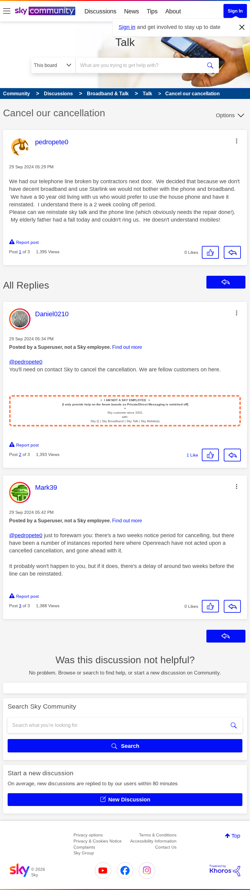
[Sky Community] (45, 11)
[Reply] (232, 252)
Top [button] (235, 836)
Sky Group (83, 852)
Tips (152, 11)
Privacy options (88, 834)
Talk (125, 42)
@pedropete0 (25, 362)
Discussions (100, 11)
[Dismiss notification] (242, 27)
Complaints (84, 847)
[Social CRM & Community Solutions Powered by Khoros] (225, 870)
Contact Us (166, 847)
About (173, 11)
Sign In (235, 10)
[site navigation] (6, 11)
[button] (236, 141)
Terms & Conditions (158, 834)
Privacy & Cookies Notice (97, 841)
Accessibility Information (153, 841)
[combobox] (140, 65)
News (131, 11)
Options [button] (225, 115)
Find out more (127, 347)
